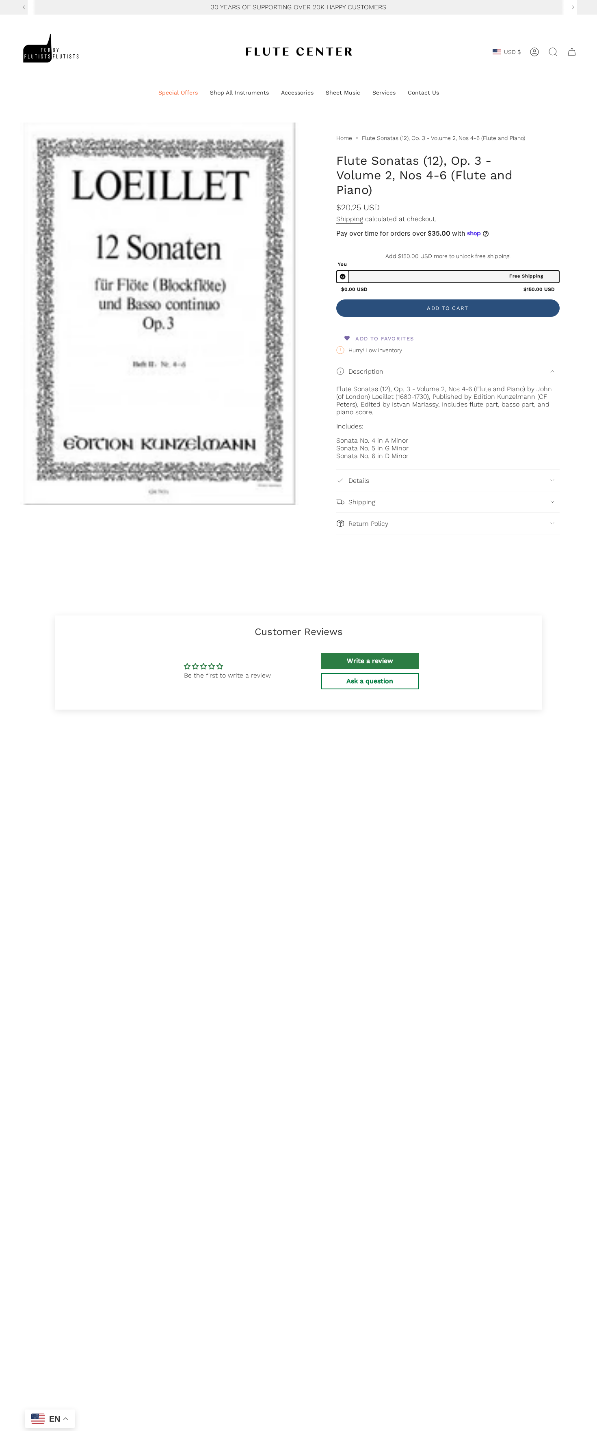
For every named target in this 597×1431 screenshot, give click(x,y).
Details (358, 480)
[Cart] (571, 52)
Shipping (349, 219)
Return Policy (368, 523)
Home (344, 138)
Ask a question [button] (369, 681)
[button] (178, 93)
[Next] (573, 7)
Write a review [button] (370, 661)
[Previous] (24, 7)
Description (365, 371)
